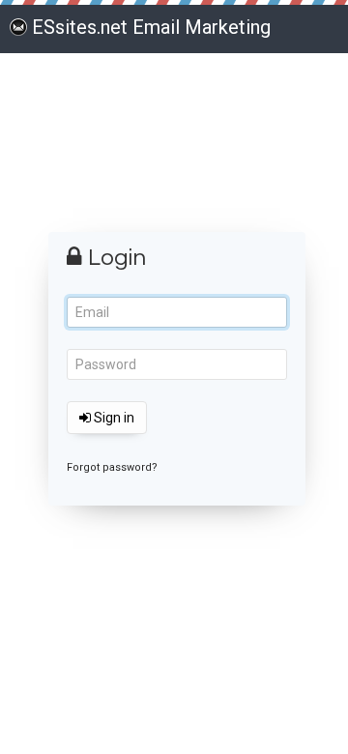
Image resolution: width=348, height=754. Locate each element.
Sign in (112, 417)
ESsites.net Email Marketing (151, 27)
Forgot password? (112, 467)
